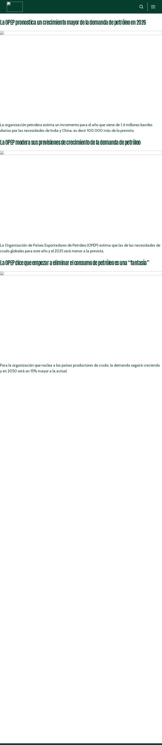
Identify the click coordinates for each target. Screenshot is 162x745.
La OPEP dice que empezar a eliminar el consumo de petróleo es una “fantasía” (74, 262)
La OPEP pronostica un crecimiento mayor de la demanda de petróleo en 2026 (73, 22)
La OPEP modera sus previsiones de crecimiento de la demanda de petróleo (70, 142)
